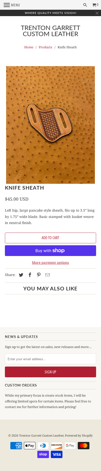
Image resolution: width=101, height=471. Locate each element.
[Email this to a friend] (47, 275)
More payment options (50, 262)
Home (28, 47)
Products (45, 47)
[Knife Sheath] (50, 125)
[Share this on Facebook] (29, 275)
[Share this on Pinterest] (38, 275)
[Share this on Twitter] (20, 275)
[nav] (12, 5)
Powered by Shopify (79, 435)
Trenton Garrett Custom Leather (50, 31)
